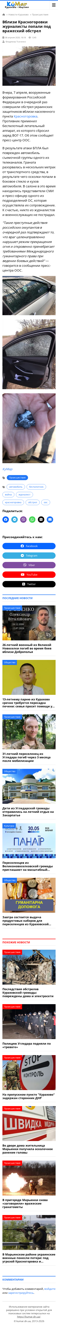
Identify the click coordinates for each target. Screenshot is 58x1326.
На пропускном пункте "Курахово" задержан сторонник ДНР (28, 1096)
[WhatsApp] (32, 519)
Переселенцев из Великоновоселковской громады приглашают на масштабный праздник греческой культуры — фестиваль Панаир (27, 866)
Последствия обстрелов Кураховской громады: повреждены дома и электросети (27, 992)
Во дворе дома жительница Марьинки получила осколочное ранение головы (27, 1149)
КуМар (7, 469)
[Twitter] (41, 519)
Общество (9, 662)
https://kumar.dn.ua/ (28, 1316)
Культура (9, 825)
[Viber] (23, 519)
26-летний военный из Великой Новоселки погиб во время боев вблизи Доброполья (26, 648)
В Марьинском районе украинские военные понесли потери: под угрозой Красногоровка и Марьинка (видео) (28, 1258)
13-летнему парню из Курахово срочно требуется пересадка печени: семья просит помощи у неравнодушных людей (27, 703)
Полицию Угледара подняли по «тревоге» (26, 1045)
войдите (50, 1289)
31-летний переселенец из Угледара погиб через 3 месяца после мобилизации (26, 757)
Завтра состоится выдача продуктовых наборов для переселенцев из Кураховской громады (25, 920)
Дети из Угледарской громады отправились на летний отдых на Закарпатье (28, 811)
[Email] (50, 519)
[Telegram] (14, 519)
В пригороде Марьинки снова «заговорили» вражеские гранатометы (25, 1203)
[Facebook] (5, 519)
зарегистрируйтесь (21, 1293)
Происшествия (17, 477)
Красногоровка (25, 116)
